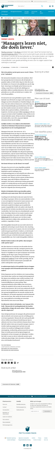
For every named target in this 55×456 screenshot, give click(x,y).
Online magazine (7, 17)
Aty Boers (17, 52)
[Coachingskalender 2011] (39, 80)
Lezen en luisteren (7, 416)
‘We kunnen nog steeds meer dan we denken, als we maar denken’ (43, 126)
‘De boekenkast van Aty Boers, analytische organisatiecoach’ (43, 105)
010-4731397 (51, 11)
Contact (4, 407)
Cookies (45, 438)
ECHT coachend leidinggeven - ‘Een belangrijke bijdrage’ (42, 138)
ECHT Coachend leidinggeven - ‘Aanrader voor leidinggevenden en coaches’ (44, 160)
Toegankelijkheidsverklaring (24, 439)
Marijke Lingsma (6, 52)
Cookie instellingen (11, 439)
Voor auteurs (6, 419)
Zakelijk (18, 401)
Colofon (33, 438)
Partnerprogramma (7, 425)
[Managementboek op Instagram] (31, 445)
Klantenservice (7, 401)
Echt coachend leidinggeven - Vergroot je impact (42, 170)
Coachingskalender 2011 (9, 54)
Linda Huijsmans (6, 67)
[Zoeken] (42, 6)
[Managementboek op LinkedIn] (24, 445)
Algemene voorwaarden (24, 438)
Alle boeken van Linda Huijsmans (9, 348)
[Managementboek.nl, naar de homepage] (7, 7)
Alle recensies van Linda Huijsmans (10, 350)
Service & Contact (37, 439)
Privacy (39, 438)
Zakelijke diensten (20, 404)
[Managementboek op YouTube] (27, 445)
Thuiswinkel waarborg (11, 438)
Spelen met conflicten (7, 258)
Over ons (5, 404)
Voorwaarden (6, 410)
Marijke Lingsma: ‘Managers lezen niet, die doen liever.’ (35, 17)
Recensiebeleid (6, 422)
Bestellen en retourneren (6, 413)
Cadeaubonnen (20, 410)
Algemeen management (17, 17)
